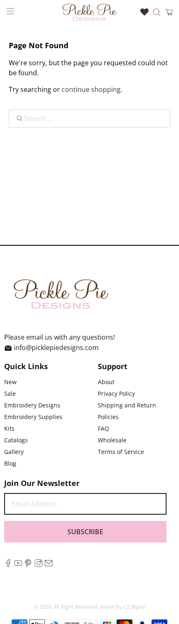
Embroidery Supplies (33, 417)
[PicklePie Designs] (89, 12)
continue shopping (91, 89)
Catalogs (16, 440)
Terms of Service (121, 452)
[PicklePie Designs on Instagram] (38, 564)
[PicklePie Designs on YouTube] (18, 564)
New (10, 382)
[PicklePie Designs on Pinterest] (28, 564)
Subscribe (85, 531)
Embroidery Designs (32, 405)
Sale (10, 393)
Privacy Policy (116, 393)
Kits (9, 428)
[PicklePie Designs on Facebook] (8, 564)
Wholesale (112, 440)
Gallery (14, 452)
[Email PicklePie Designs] (48, 564)
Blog (10, 463)
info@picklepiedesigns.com (56, 347)
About (106, 382)
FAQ (103, 428)
